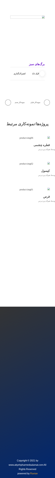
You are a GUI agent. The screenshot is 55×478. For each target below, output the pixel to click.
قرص (46, 196)
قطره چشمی (42, 145)
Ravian (34, 473)
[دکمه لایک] (42, 73)
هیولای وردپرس (44, 149)
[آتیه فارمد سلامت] (37, 6)
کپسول (45, 170)
